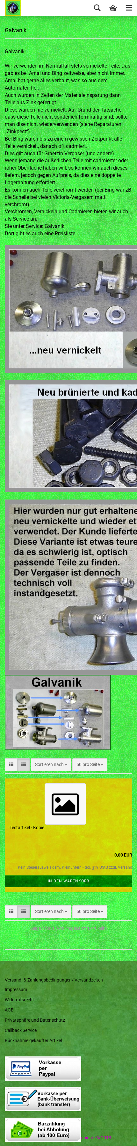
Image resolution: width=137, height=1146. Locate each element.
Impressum (16, 989)
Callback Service (21, 1030)
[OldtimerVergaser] (10, 8)
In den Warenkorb (68, 881)
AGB (9, 1009)
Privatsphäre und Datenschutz (35, 1020)
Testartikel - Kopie (27, 827)
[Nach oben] (119, 1136)
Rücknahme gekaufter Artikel (33, 1040)
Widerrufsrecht (19, 999)
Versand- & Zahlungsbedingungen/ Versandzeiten (54, 979)
